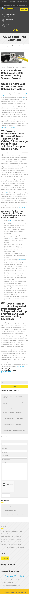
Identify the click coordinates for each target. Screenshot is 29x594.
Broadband (22, 259)
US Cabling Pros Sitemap (10, 510)
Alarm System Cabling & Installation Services (13, 419)
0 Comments (23, 67)
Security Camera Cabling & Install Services (12, 413)
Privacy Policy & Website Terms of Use (14, 514)
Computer (10, 238)
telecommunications (7, 95)
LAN (7, 193)
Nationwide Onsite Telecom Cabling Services (13, 402)
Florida (20, 66)
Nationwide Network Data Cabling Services (12, 396)
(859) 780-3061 (11, 127)
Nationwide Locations (22, 5)
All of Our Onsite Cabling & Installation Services (14, 431)
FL (13, 67)
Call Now (5, 558)
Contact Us (6, 495)
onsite (24, 97)
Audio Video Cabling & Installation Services (12, 425)
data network (23, 94)
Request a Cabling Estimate (8, 5)
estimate (3, 127)
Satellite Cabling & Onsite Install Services (14, 408)
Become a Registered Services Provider (14, 506)
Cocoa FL (3, 67)
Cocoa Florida (9, 67)
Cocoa (25, 66)
